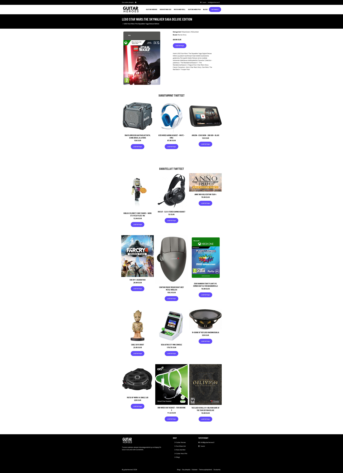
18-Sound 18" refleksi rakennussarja (205, 332)
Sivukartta (216, 470)
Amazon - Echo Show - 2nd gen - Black (205, 135)
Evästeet (194, 470)
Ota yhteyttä (186, 470)
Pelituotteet (195, 32)
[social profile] (135, 2)
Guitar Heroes (151, 9)
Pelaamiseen (186, 32)
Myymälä (215, 9)
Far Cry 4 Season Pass (138, 280)
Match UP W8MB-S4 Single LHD (137, 397)
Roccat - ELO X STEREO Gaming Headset (171, 212)
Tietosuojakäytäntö (205, 470)
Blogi (205, 9)
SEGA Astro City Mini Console (171, 344)
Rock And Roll (179, 9)
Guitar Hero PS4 (194, 9)
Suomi (204, 2)
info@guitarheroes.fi (214, 2)
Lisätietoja (179, 46)
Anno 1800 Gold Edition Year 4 (205, 194)
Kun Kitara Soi (165, 9)
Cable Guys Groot (137, 344)
